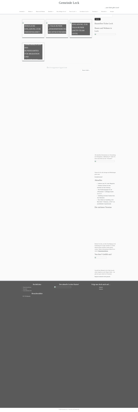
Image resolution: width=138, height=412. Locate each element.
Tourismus (94, 11)
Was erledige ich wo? (61, 11)
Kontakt (112, 11)
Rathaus (30, 11)
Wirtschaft (103, 11)
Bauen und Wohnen (40, 11)
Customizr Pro (76, 409)
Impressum (25, 288)
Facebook (101, 287)
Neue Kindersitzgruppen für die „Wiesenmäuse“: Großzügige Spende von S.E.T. (105, 191)
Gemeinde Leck (69, 3)
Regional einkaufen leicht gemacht (102, 276)
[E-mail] (22, 8)
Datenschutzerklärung (103, 251)
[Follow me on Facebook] (25, 8)
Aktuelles (50, 11)
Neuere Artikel (86, 70)
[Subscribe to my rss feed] (20, 8)
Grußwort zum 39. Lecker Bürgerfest (106, 183)
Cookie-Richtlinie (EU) (27, 290)
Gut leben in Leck (84, 11)
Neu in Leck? (72, 11)
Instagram (101, 288)
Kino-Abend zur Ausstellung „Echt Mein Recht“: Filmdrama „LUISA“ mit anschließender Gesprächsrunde (106, 201)
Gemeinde (21, 11)
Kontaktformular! (99, 177)
